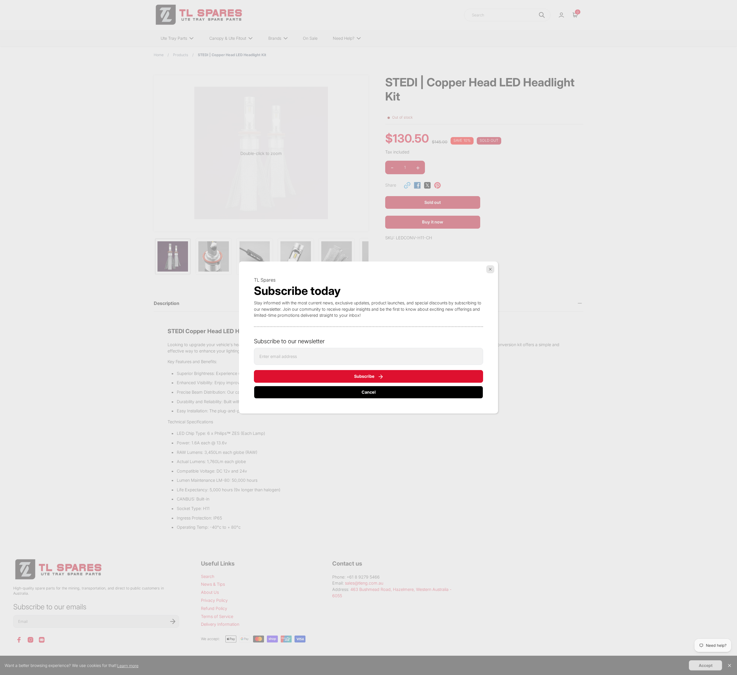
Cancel (369, 392)
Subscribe (364, 376)
